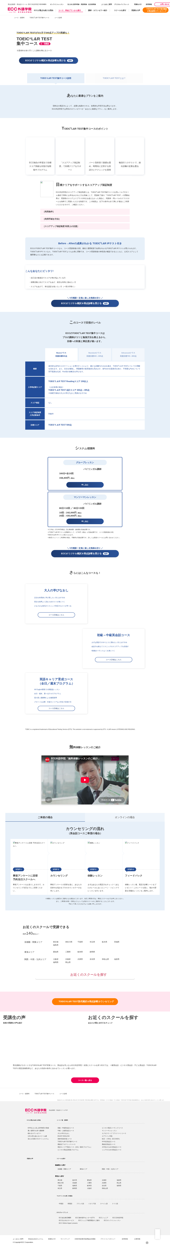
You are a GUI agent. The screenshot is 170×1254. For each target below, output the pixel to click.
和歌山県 (105, 1188)
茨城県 (74, 1183)
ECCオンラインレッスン (112, 1220)
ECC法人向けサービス (66, 1220)
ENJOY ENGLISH (64, 1136)
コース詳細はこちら (57, 615)
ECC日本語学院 (118, 1218)
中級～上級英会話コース (66, 1131)
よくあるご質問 (106, 4)
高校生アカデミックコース (67, 1144)
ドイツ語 (115, 1204)
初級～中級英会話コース (66, 1128)
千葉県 (60, 1185)
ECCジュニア (104, 1218)
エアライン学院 (107, 1136)
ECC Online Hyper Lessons (68, 1223)
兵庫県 (104, 1183)
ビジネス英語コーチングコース (112, 1128)
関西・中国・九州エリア (35, 959)
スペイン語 (104, 1204)
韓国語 (70, 1204)
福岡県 (119, 1185)
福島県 (74, 1185)
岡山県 (119, 1183)
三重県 (89, 1183)
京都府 (104, 1180)
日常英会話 (102, 1100)
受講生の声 (135, 10)
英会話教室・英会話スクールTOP (58, 1110)
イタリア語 (92, 1204)
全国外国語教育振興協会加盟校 (85, 1239)
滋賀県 (119, 1180)
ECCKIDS (42, 4)
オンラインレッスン (57, 4)
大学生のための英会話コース (111, 1147)
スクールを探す (120, 10)
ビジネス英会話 (109, 1100)
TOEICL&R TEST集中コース (39, 18)
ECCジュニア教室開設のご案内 (89, 1220)
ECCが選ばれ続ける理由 (43, 10)
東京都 (60, 1180)
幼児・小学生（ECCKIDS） (111, 1139)
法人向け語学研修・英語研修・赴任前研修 (81, 4)
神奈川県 (61, 1183)
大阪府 (89, 1188)
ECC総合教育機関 (65, 1218)
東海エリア (29, 952)
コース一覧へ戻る (85, 1080)
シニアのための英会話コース (111, 1150)
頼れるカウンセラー (34, 1133)
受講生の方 (138, 4)
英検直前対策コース (65, 1139)
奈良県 (104, 1185)
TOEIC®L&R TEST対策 (126, 1100)
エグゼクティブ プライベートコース (114, 1133)
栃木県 (74, 1180)
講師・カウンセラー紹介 (97, 10)
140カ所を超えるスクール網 (37, 1136)
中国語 (61, 1204)
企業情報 (137, 1239)
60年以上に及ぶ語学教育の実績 (38, 1128)
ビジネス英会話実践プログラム (68, 1150)
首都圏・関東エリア (33, 942)
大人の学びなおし (64, 1133)
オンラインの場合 (125, 817)
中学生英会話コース (108, 1141)
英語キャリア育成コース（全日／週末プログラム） (75, 1147)
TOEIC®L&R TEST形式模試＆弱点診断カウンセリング (156, 10)
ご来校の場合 (45, 817)
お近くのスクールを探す (88, 974)
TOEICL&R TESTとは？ (114, 78)
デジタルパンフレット (121, 4)
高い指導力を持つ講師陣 (36, 1131)
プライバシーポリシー (108, 1239)
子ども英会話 (117, 1100)
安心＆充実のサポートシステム (38, 1139)
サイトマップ (65, 1239)
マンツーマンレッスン (109, 1131)
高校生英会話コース (108, 1144)
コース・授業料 (19, 18)
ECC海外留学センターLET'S (85, 1218)
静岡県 (74, 1188)
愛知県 (89, 1180)
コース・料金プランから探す (69, 10)
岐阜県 (89, 1185)
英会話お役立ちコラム (35, 1239)
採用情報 (148, 4)
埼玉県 (60, 1188)
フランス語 (80, 1204)
